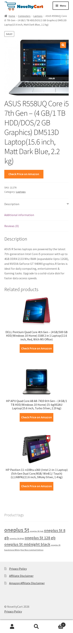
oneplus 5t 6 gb (36, 531)
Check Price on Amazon (23, 174)
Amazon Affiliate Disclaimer (27, 583)
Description (11, 204)
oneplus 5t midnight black (27, 544)
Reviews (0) (11, 226)
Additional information (19, 215)
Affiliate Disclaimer (21, 576)
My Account (12, 626)
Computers (24, 16)
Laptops (37, 16)
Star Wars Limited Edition (31, 550)
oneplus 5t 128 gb (40, 537)
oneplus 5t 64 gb (17, 538)
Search (36, 626)
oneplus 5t (16, 529)
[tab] (36, 204)
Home (12, 16)
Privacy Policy (18, 569)
